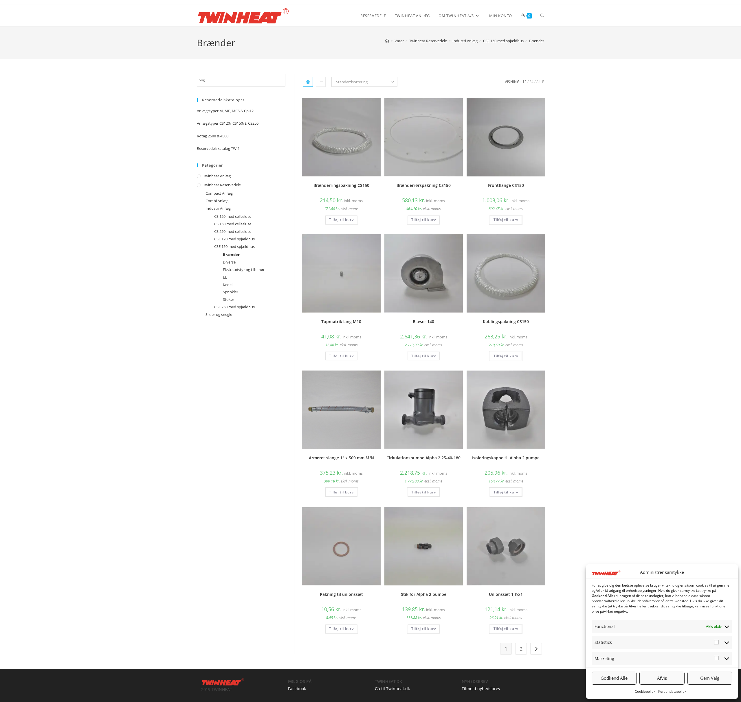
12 (524, 81)
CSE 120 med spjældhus (234, 239)
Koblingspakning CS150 (506, 321)
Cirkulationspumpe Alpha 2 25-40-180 (423, 457)
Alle (540, 81)
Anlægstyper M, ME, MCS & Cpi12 (225, 110)
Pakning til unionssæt (341, 594)
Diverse (229, 262)
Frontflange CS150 (506, 185)
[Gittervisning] (308, 82)
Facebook (297, 688)
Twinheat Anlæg (217, 175)
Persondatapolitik (672, 691)
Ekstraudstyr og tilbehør (244, 269)
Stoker (228, 299)
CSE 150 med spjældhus (234, 246)
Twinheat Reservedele (222, 184)
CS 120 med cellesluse (232, 216)
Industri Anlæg (218, 208)
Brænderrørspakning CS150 (424, 185)
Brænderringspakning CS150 (341, 185)
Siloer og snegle (219, 314)
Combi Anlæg (217, 200)
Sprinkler (230, 291)
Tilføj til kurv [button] (341, 219)
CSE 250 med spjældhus (234, 306)
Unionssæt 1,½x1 (506, 594)
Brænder (536, 40)
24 (531, 81)
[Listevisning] (321, 82)
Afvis (662, 678)
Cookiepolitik (645, 691)
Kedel (227, 284)
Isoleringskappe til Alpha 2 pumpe (506, 457)
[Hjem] (387, 40)
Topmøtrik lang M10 (341, 321)
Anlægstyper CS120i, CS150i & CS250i (228, 123)
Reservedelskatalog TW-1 (218, 148)
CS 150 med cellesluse (232, 223)
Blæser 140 (423, 321)
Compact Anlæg (219, 193)
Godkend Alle (614, 678)
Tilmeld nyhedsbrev (481, 688)
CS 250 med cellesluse (232, 231)
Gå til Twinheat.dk (392, 688)
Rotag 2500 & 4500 (212, 136)
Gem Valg (709, 678)
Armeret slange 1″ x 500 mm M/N (341, 457)
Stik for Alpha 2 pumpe (423, 594)
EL (225, 277)
